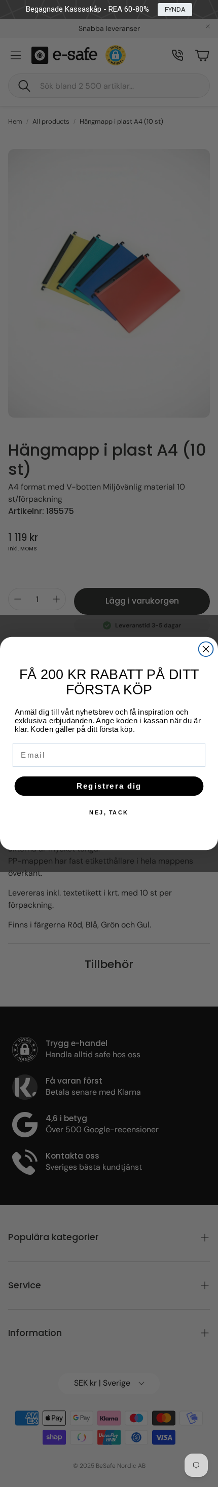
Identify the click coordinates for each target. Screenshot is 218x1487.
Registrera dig (109, 786)
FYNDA (175, 9)
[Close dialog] (206, 649)
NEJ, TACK (108, 812)
